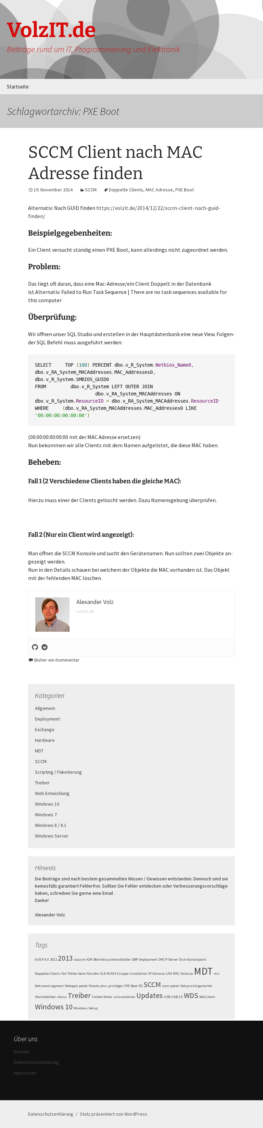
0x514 (39, 959)
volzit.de (85, 611)
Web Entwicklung (52, 793)
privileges (115, 986)
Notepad (71, 986)
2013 (65, 958)
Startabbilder (45, 997)
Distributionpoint (192, 959)
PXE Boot (184, 190)
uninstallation (124, 997)
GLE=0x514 (108, 973)
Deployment (47, 719)
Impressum (25, 1073)
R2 (140, 986)
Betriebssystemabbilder (112, 959)
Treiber (42, 783)
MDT (39, 751)
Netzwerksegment (49, 986)
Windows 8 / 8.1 (50, 825)
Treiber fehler (102, 997)
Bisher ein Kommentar (56, 660)
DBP (135, 959)
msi (217, 973)
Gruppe (122, 973)
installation (138, 973)
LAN (169, 973)
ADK (89, 959)
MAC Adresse (159, 190)
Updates (149, 995)
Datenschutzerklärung (36, 1062)
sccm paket (170, 986)
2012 (53, 959)
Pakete (94, 986)
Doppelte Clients (126, 190)
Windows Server (51, 836)
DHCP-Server (168, 959)
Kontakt (22, 1051)
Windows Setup (86, 1008)
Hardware (45, 740)
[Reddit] (44, 647)
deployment (148, 959)
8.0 (47, 959)
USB (167, 997)
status (62, 997)
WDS (191, 995)
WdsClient (207, 997)
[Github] (35, 647)
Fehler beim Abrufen (83, 973)
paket (83, 986)
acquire (79, 959)
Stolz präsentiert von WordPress (113, 1114)
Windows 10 (47, 804)
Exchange (44, 729)
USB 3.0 (177, 997)
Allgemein (45, 708)
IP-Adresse (156, 973)
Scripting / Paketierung (58, 772)
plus (103, 986)
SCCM (91, 190)
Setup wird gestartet (196, 986)
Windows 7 (46, 814)
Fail (64, 973)
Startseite (18, 86)
